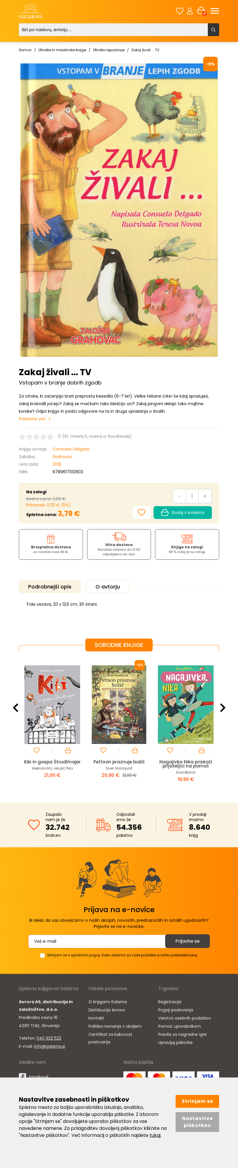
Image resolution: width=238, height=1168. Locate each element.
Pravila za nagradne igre (182, 1034)
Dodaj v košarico (188, 512)
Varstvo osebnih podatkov (184, 1018)
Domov (25, 49)
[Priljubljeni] (179, 11)
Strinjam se (197, 1101)
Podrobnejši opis (49, 586)
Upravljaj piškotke (175, 1042)
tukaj (155, 1135)
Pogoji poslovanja (175, 1010)
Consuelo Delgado (71, 449)
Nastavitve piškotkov (197, 1122)
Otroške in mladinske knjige (62, 49)
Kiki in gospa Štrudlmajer (52, 762)
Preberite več (32, 419)
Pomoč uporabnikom (179, 1026)
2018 (57, 464)
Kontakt (96, 1018)
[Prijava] (190, 11)
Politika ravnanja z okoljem (115, 1026)
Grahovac (63, 457)
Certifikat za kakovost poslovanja (110, 1038)
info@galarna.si (49, 1046)
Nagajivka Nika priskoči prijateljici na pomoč (185, 764)
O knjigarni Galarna (108, 1002)
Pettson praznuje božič (119, 762)
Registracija (169, 1002)
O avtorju (107, 586)
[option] (52, 722)
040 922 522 (49, 1038)
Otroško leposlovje (109, 49)
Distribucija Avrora (107, 1010)
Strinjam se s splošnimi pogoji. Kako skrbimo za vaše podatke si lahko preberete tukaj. (122, 955)
